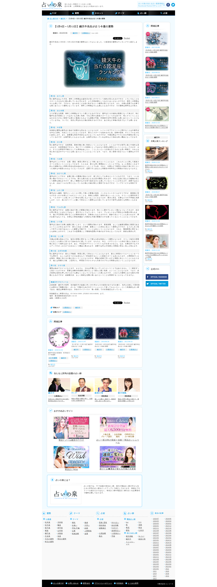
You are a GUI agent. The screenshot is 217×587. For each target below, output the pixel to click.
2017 (155, 576)
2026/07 (156, 519)
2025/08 (168, 531)
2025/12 (168, 526)
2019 (155, 574)
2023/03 (156, 566)
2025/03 (156, 538)
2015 (155, 578)
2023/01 (156, 569)
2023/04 (168, 564)
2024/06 (168, 547)
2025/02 (168, 538)
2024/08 (168, 545)
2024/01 (156, 554)
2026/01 (156, 526)
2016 (167, 576)
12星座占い (86, 33)
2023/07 (156, 562)
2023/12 (168, 554)
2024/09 (156, 545)
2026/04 (168, 521)
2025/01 (156, 540)
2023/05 (156, 564)
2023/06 (168, 562)
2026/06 (168, 519)
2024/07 (156, 547)
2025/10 (168, 528)
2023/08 (168, 559)
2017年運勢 (53, 358)
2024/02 (168, 552)
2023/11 (156, 557)
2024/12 (168, 540)
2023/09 (156, 559)
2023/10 (168, 557)
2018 (167, 574)
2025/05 (156, 535)
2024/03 (156, 552)
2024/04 (168, 550)
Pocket (127, 38)
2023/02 (168, 566)
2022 (167, 569)
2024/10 (168, 543)
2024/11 (156, 543)
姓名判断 (81, 395)
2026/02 (168, 523)
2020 (167, 571)
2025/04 (168, 535)
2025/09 (156, 531)
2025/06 (168, 533)
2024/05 (156, 550)
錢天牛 (75, 33)
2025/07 (156, 533)
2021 (155, 571)
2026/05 (156, 521)
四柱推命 (104, 396)
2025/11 (156, 528)
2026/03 (156, 523)
